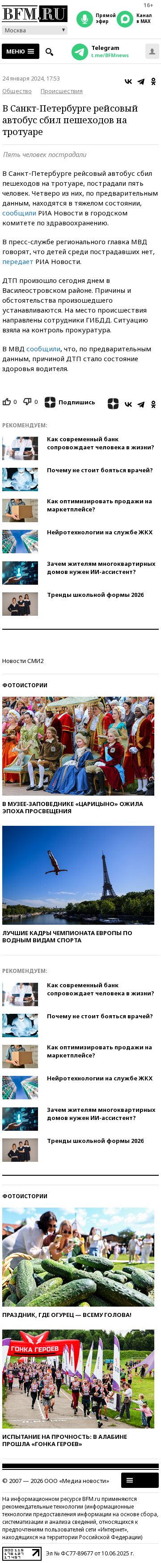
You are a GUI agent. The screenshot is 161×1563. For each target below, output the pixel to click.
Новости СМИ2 (22, 661)
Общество (17, 90)
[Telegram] (141, 81)
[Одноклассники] (153, 81)
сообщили (19, 212)
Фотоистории (24, 685)
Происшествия (62, 90)
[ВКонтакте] (128, 81)
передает (18, 261)
